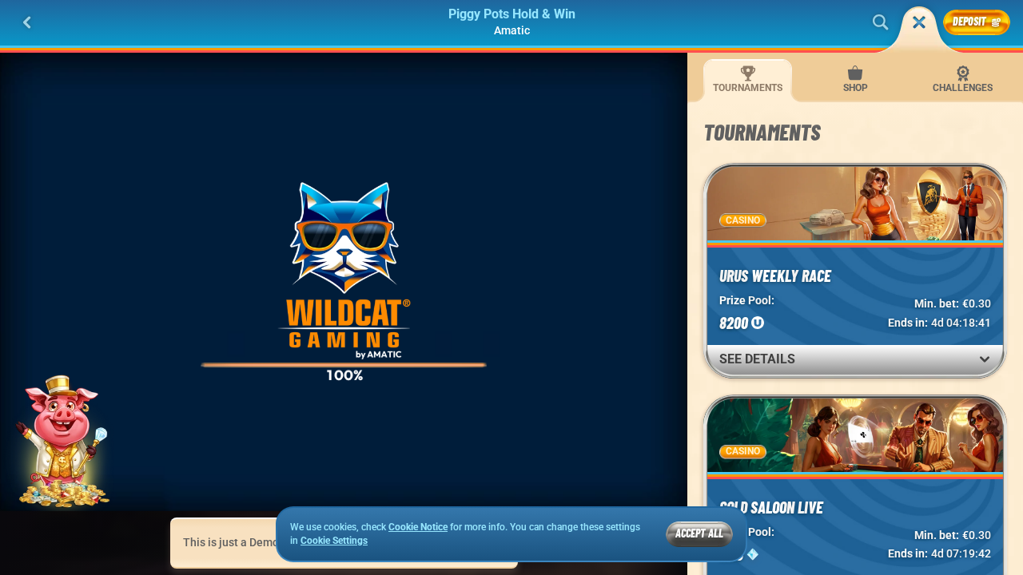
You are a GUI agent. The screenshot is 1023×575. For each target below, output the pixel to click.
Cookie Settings (334, 541)
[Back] (27, 22)
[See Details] (984, 359)
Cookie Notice (418, 527)
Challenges (963, 87)
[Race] (919, 22)
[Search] (880, 22)
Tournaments (747, 87)
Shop (855, 87)
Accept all (699, 533)
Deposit (969, 21)
